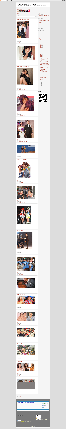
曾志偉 (24, 308)
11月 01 (41, 79)
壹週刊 (19, 13)
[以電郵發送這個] (17, 41)
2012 (39, 88)
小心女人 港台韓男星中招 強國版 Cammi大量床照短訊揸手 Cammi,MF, (44, 61)
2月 (40, 86)
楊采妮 (23, 141)
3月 (40, 85)
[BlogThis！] (18, 41)
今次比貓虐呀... (40, 22)
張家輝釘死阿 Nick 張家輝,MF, (21, 277)
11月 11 (41, 53)
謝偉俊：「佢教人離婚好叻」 (21, 310)
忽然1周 (18, 13)
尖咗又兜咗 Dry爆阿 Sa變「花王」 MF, (22, 159)
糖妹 (22, 274)
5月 (40, 83)
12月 (40, 39)
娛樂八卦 (21, 42)
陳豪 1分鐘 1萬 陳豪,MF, (20, 230)
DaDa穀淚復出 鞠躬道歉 (43, 77)
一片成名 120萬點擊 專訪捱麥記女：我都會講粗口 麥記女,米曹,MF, (44, 59)
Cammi (23, 115)
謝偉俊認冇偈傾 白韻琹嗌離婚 (21, 327)
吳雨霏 (19, 89)
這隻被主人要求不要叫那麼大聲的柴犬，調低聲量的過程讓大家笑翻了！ (44, 15)
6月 (40, 82)
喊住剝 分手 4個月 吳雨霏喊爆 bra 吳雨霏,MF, (23, 66)
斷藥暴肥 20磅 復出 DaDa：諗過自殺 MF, (23, 19)
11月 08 (41, 54)
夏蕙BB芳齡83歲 (19, 343)
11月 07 (41, 55)
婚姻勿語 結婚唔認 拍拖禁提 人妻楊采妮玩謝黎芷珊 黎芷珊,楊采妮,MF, (44, 63)
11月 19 (41, 48)
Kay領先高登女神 (19, 361)
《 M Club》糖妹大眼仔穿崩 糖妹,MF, (44, 71)
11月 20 (41, 47)
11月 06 (41, 56)
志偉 (19, 308)
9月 (40, 81)
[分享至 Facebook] (19, 41)
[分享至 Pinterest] (20, 41)
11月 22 (41, 45)
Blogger (33, 426)
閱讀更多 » (18, 87)
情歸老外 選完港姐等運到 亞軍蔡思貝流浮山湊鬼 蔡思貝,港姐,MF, (44, 64)
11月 (40, 40)
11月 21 (41, 46)
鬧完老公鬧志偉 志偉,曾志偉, (21, 294)
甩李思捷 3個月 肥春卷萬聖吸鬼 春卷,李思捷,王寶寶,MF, (25, 205)
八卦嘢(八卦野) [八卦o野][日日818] (26, 4)
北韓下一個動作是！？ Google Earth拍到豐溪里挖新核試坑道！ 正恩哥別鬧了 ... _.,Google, (44, 20)
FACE (21, 13)
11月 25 (41, 44)
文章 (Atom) (20, 396)
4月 (40, 84)
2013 (39, 38)
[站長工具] (19, 421)
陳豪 (22, 253)
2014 (39, 37)
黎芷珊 (24, 141)
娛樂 (19, 42)
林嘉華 (19, 202)
